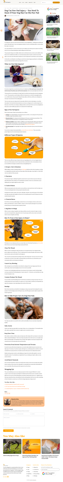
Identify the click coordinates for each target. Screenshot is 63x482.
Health (10, 8)
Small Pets (30, 2)
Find (34, 2)
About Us (36, 467)
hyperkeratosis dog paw (30, 124)
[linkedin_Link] (6, 476)
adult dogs (24, 169)
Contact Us (36, 469)
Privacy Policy (37, 473)
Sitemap (35, 475)
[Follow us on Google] (53, 9)
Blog (28, 475)
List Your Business (56, 2)
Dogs (20, 2)
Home (5, 8)
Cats (23, 2)
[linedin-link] (9, 393)
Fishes (26, 2)
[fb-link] (5, 393)
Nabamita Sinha (10, 15)
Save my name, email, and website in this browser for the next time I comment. (17, 427)
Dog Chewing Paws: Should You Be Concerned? (15, 384)
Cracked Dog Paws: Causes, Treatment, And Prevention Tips (17, 388)
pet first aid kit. (40, 243)
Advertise (36, 471)
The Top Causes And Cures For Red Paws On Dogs (15, 386)
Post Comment (8, 430)
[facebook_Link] (4, 476)
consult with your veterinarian (27, 130)
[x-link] (7, 393)
